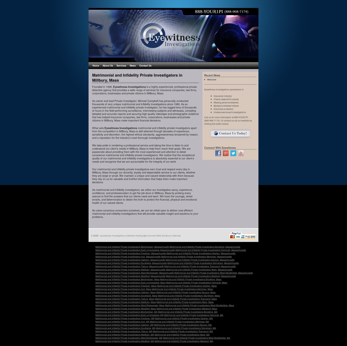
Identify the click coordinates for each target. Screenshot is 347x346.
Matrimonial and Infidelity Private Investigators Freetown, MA (125, 318)
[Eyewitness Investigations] (173, 35)
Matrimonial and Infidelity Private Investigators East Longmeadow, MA (129, 315)
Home (96, 65)
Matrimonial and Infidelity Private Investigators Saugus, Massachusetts (200, 259)
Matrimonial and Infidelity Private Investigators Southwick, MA (125, 328)
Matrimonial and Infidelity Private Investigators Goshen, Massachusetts (200, 253)
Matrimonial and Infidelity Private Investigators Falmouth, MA (193, 315)
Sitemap (177, 235)
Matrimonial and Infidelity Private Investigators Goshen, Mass (187, 285)
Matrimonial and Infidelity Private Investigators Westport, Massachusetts (201, 276)
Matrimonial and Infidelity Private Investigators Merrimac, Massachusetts (196, 256)
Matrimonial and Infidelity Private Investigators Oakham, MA (124, 324)
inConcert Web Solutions (159, 235)
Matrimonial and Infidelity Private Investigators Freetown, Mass (126, 285)
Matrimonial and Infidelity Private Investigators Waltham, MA (124, 334)
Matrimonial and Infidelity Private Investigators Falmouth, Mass (196, 282)
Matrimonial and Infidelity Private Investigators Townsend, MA (183, 331)
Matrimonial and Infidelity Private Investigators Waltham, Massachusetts (130, 269)
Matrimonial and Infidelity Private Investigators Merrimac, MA (179, 321)
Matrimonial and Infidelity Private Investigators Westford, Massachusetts (130, 276)
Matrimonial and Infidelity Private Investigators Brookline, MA (187, 311)
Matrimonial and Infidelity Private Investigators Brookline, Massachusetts (205, 246)
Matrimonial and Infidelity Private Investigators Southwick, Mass (126, 295)
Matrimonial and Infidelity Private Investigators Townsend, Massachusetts (200, 266)
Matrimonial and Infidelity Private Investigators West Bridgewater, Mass (129, 305)
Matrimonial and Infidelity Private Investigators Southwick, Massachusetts (131, 263)
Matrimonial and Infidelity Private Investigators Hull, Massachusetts (128, 256)
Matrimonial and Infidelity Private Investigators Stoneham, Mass (189, 295)
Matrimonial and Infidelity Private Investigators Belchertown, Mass (127, 279)
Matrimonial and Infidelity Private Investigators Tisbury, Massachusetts (129, 266)
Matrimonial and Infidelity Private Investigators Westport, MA (184, 341)
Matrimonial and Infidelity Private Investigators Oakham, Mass (125, 292)
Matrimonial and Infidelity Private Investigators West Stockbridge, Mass (199, 305)
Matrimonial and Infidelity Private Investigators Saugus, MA (183, 324)
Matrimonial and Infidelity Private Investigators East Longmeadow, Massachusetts (135, 250)
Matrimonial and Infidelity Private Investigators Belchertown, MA (126, 311)
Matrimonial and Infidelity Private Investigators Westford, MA (124, 341)
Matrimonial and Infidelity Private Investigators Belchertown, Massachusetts (132, 246)
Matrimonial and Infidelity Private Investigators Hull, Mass (123, 289)
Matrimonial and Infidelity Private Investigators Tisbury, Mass (124, 298)
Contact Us (145, 65)
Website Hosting (135, 235)
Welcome (211, 79)
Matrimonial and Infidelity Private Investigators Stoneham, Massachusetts (203, 263)
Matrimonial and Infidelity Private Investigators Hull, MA (122, 321)
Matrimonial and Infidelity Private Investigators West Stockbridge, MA (196, 337)
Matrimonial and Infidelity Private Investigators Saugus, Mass (186, 292)
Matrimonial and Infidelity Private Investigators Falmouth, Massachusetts (210, 250)
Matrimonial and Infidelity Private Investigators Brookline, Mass (190, 279)
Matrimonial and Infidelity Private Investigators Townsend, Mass (186, 298)
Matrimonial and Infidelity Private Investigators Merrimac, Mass (182, 289)
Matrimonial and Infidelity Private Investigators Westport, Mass (187, 308)
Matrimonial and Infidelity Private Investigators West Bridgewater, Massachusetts (134, 272)
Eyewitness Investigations (112, 235)
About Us (108, 65)
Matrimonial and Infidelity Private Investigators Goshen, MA (184, 318)
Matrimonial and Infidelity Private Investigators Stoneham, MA (186, 328)
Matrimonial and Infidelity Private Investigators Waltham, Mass (125, 302)
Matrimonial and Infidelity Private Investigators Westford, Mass (125, 308)
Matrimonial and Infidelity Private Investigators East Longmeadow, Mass (130, 282)
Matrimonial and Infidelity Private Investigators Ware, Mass (185, 302)
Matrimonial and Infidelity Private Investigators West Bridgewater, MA (128, 337)
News (133, 65)
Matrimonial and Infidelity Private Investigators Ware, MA (182, 334)
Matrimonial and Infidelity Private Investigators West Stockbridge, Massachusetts (213, 272)
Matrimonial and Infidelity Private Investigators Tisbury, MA (123, 331)
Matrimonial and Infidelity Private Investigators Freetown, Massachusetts (130, 253)
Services (121, 65)
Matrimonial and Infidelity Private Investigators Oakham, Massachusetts (130, 259)
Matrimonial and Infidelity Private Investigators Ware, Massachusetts (199, 269)
